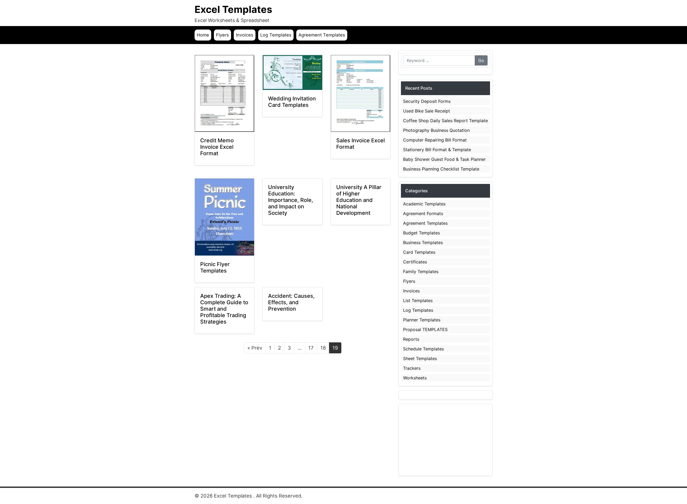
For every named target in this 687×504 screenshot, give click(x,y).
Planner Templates (421, 319)
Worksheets (415, 377)
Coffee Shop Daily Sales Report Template (445, 120)
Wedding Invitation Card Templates (292, 101)
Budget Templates (421, 232)
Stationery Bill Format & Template (437, 149)
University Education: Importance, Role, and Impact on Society (290, 200)
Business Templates (423, 242)
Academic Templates (424, 203)
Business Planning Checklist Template (441, 169)
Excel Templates (233, 9)
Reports (411, 339)
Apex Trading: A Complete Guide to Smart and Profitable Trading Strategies (224, 309)
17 (311, 348)
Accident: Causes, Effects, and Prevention (291, 302)
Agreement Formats (423, 213)
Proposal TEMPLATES (425, 329)
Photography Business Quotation (436, 130)
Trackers (412, 368)
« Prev (254, 348)
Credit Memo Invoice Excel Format (217, 147)
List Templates (418, 300)
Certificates (415, 261)
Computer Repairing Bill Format (435, 140)
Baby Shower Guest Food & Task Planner (444, 159)
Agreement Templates (321, 35)
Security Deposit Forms (427, 101)
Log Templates (275, 35)
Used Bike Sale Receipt (426, 111)
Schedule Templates (423, 348)
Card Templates (419, 252)
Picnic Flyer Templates (215, 267)
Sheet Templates (420, 358)
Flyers (222, 35)
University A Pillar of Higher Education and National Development (358, 200)
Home (203, 35)
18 (323, 348)
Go (481, 60)
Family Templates (420, 271)
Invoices (244, 35)
